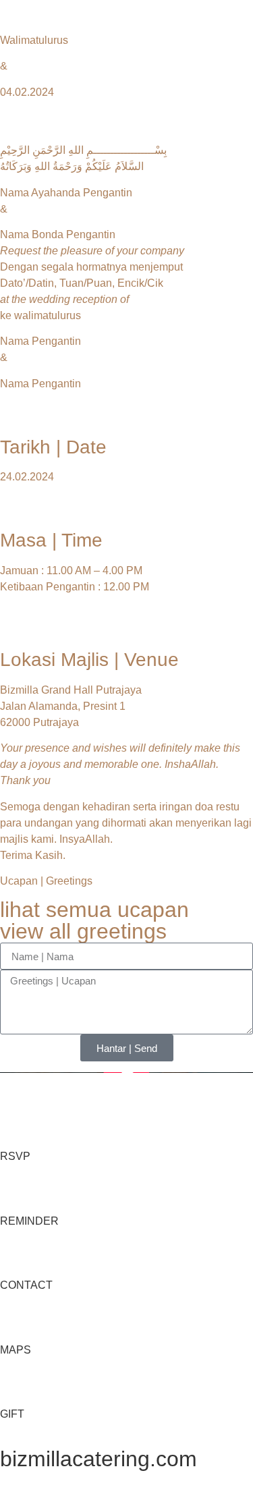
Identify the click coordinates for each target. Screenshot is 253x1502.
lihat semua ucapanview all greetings (94, 920)
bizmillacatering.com (98, 1459)
